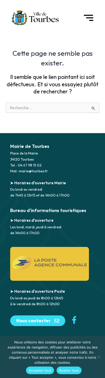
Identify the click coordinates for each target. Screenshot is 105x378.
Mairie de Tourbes (29, 146)
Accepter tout (40, 370)
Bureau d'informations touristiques (48, 210)
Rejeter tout (69, 370)
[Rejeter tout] (98, 356)
